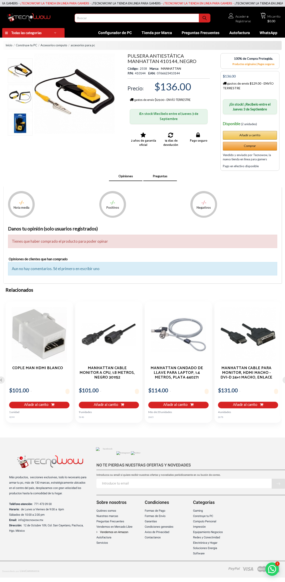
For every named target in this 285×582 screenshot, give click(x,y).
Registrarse (243, 21)
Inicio (9, 45)
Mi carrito (274, 16)
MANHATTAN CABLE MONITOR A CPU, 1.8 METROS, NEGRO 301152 (107, 372)
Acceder (240, 16)
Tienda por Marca (157, 33)
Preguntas (160, 176)
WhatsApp (268, 33)
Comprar (250, 146)
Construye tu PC (26, 45)
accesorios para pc (83, 45)
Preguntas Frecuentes (201, 33)
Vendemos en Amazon (113, 532)
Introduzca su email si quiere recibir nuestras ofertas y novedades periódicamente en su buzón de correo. (158, 475)
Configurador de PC (115, 33)
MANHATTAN (171, 68)
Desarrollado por (20, 571)
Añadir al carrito (36, 405)
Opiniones (125, 176)
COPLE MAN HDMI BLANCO (37, 368)
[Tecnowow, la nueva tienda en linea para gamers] (37, 16)
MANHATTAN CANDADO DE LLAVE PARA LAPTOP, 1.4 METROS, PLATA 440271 (177, 372)
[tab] (125, 176)
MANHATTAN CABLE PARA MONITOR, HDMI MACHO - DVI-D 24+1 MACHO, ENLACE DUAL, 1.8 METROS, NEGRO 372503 (246, 372)
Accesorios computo (54, 45)
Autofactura (239, 33)
